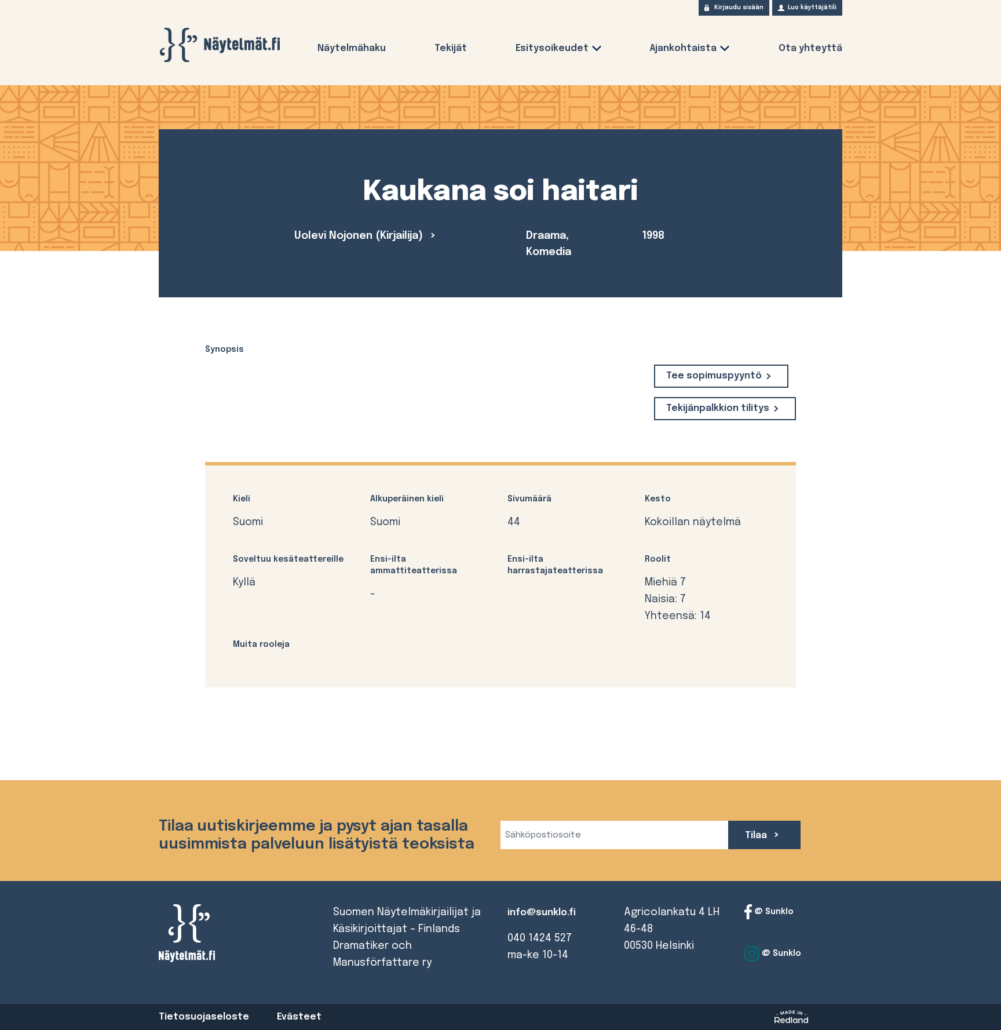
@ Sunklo (773, 912)
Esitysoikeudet (552, 48)
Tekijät (450, 48)
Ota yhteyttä (810, 48)
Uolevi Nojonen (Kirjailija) (360, 236)
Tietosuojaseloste (204, 1017)
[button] (596, 50)
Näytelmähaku (351, 48)
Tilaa (757, 835)
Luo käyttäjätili (812, 7)
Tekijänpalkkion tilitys (717, 408)
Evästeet (299, 1017)
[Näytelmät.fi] (219, 45)
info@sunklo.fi (541, 913)
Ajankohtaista (683, 48)
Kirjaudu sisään (738, 7)
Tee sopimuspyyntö (714, 376)
